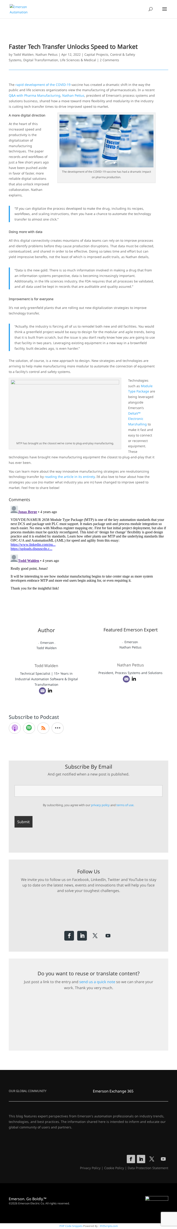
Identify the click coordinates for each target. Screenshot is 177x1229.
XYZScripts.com (109, 1226)
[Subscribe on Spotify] (29, 728)
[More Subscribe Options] (58, 728)
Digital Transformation (40, 60)
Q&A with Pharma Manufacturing (34, 95)
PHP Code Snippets (71, 1226)
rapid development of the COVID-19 (43, 84)
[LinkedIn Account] (50, 690)
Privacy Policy (90, 1168)
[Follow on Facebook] (69, 936)
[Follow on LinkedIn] (82, 936)
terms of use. (125, 805)
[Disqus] (88, 561)
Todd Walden (23, 54)
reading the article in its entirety (70, 476)
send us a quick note (97, 981)
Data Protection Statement (148, 1168)
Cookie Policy (114, 1168)
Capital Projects (96, 54)
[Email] (42, 690)
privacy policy (100, 805)
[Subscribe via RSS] (43, 728)
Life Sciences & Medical (78, 60)
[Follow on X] (95, 936)
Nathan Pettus (46, 54)
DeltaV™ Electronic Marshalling (137, 419)
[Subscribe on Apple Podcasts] (15, 728)
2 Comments (109, 60)
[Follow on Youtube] (108, 936)
